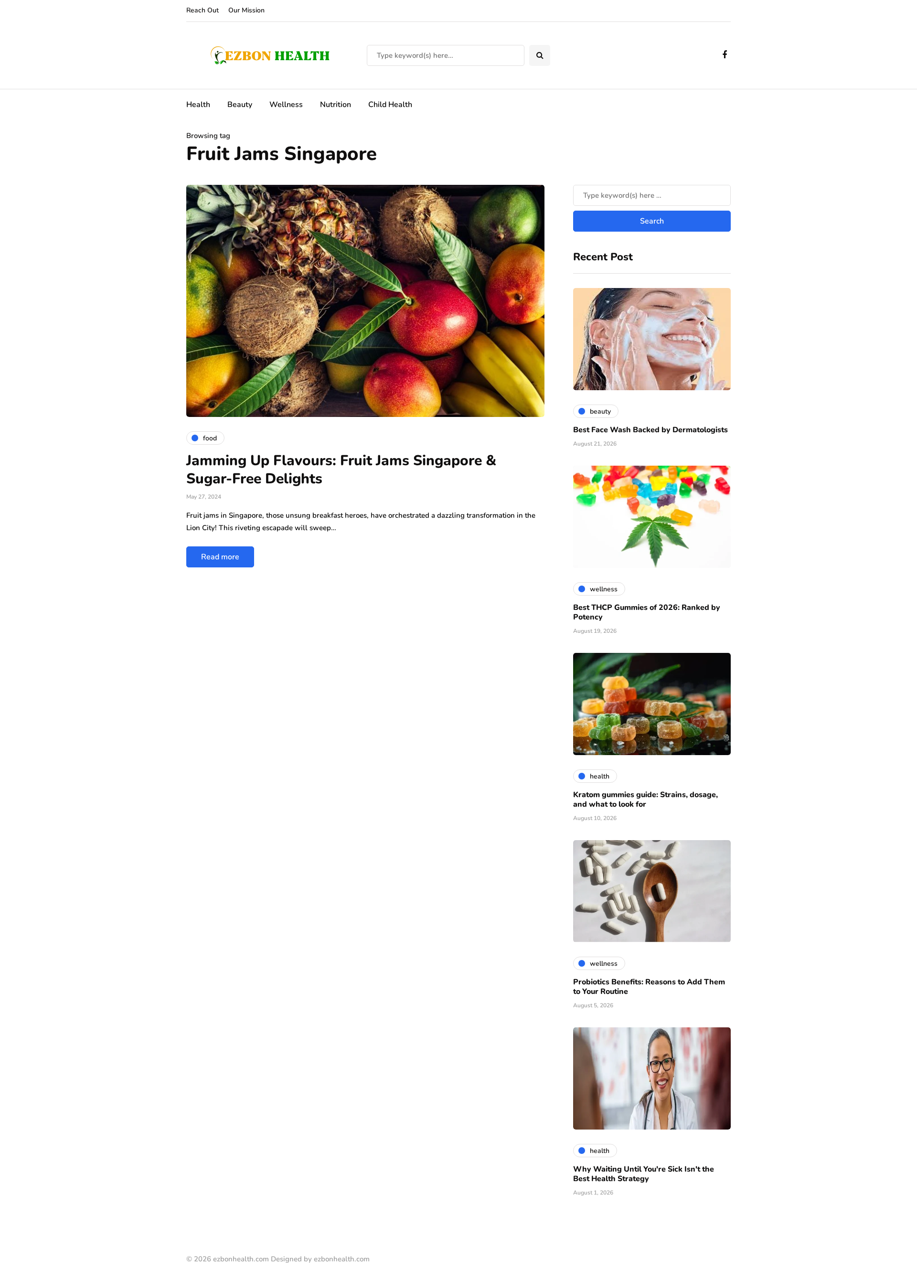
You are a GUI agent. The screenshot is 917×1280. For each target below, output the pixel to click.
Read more (220, 557)
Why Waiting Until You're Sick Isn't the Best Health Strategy (643, 1174)
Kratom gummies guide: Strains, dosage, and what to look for (645, 799)
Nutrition (335, 104)
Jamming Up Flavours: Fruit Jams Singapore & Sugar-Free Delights (341, 470)
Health (198, 104)
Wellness (286, 104)
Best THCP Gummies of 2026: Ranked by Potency (646, 612)
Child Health (390, 104)
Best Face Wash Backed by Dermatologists (650, 430)
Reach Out (202, 10)
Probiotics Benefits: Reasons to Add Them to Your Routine (649, 987)
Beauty (239, 104)
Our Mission (246, 10)
